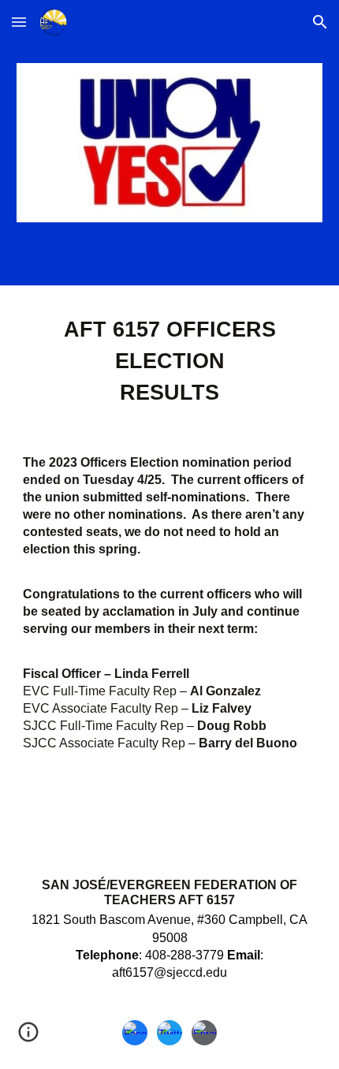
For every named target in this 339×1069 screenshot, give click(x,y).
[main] (170, 559)
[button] (19, 21)
